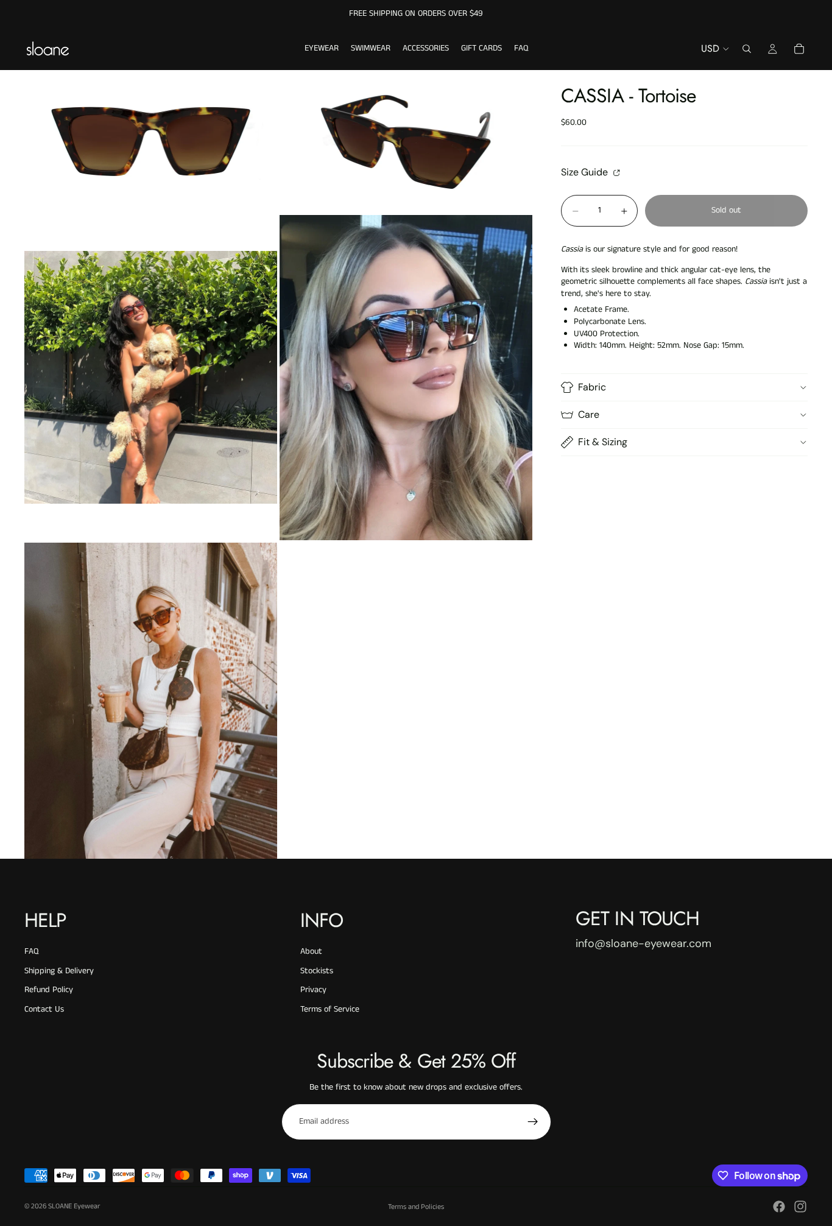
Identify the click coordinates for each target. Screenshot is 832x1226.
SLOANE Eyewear (74, 1206)
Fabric (592, 387)
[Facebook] (779, 1206)
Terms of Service (329, 1009)
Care (588, 414)
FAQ (31, 951)
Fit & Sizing (602, 441)
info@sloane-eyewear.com (643, 943)
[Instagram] (800, 1206)
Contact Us (44, 1009)
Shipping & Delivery (59, 971)
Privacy (313, 990)
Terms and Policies (416, 1207)
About (311, 951)
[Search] (746, 48)
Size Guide (585, 172)
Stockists (316, 971)
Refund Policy (48, 990)
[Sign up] (533, 1122)
